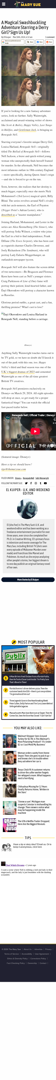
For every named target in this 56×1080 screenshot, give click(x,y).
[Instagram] (36, 484)
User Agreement (42, 954)
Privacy (48, 949)
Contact (43, 963)
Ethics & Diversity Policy (17, 958)
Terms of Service (11, 954)
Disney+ (18, 478)
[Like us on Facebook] (31, 484)
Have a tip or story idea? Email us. (29, 844)
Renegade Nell (28, 478)
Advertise (38, 949)
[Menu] (3, 4)
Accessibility (27, 954)
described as (8, 214)
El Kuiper (7, 37)
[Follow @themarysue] (26, 484)
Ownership (32, 963)
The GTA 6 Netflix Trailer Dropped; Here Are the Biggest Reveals (34, 822)
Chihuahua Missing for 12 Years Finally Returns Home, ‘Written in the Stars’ (33, 789)
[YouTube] (45, 484)
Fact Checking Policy (16, 963)
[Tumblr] (40, 484)
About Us (28, 949)
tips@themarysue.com (13, 469)
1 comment (50, 37)
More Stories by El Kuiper (28, 579)
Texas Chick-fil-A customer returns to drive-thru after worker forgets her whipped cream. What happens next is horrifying (34, 774)
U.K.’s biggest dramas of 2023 (18, 372)
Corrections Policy (38, 958)
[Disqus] (28, 895)
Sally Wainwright (42, 478)
